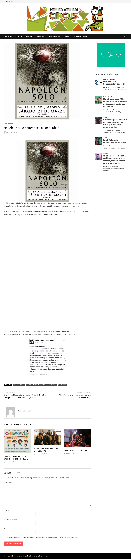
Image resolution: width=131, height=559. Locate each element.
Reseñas (66, 36)
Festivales (30, 36)
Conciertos (19, 36)
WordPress (39, 556)
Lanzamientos (54, 36)
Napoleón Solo (51, 385)
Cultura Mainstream (79, 36)
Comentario (8, 482)
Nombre (7, 510)
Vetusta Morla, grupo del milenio (76, 450)
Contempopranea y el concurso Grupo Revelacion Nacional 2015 (16, 457)
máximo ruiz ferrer (39, 385)
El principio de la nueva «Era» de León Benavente (46, 449)
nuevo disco (62, 385)
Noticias (8, 36)
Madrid (28, 385)
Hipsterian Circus (21, 556)
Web (5, 528)
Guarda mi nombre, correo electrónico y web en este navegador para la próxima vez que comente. (43, 538)
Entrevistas (41, 36)
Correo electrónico (12, 519)
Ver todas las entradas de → (27, 411)
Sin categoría (8, 124)
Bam (46, 556)
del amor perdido (19, 385)
